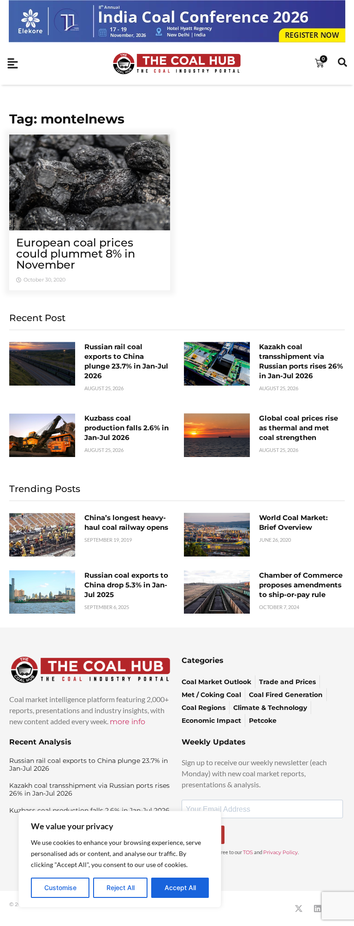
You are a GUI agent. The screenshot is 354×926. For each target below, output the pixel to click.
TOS (248, 852)
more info (127, 721)
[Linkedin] (317, 908)
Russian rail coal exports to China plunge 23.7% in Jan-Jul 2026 (88, 764)
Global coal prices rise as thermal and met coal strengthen (298, 428)
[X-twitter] (298, 908)
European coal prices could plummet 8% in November (75, 253)
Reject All (120, 887)
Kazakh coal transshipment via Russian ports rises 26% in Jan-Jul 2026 (89, 789)
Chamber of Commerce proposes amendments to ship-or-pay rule (300, 585)
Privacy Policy (280, 852)
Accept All (180, 887)
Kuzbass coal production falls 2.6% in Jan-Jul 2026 (126, 428)
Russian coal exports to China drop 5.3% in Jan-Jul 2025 (126, 585)
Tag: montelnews (66, 119)
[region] (119, 859)
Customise (60, 887)
